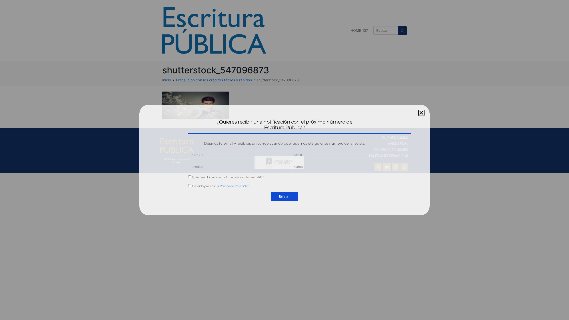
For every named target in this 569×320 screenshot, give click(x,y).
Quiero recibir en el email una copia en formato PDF (228, 177)
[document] (284, 160)
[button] (421, 113)
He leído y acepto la (221, 186)
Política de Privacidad (235, 186)
